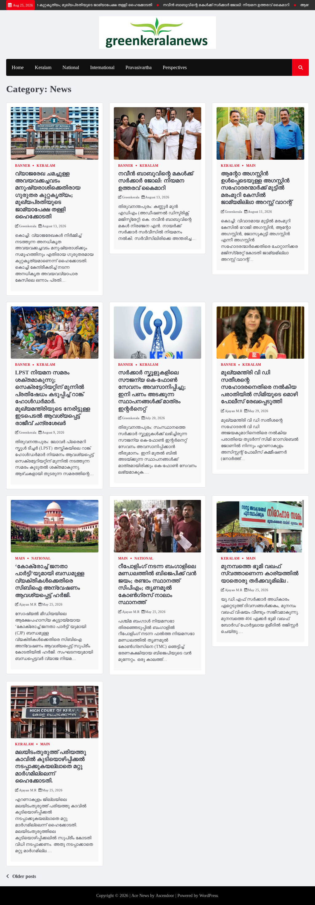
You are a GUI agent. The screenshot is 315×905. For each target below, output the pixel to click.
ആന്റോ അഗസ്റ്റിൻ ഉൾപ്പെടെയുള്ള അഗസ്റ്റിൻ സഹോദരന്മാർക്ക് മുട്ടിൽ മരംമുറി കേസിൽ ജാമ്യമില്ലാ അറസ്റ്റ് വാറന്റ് (256, 187)
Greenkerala (27, 226)
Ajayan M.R (233, 411)
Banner (22, 165)
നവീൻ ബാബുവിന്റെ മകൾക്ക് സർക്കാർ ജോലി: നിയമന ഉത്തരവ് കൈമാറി (213, 5)
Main (251, 165)
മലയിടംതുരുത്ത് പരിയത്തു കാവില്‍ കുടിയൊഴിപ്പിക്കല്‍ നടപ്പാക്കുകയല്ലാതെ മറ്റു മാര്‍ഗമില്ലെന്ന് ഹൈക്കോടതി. (50, 766)
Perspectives (175, 67)
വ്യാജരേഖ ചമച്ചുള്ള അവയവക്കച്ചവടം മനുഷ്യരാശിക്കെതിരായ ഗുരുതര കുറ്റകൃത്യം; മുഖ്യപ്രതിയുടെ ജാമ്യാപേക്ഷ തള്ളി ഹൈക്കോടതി (47, 195)
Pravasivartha (139, 67)
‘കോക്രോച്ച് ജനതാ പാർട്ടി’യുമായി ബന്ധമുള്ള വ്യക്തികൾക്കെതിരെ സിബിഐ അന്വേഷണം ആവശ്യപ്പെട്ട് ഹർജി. (49, 580)
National (70, 67)
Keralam (43, 67)
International (102, 67)
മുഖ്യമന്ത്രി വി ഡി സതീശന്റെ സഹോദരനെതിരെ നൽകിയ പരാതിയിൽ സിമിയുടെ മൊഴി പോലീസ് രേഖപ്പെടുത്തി (259, 386)
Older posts (24, 876)
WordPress (208, 895)
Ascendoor (165, 895)
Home (18, 67)
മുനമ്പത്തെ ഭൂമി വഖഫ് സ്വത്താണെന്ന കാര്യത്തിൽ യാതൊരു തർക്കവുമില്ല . (259, 573)
